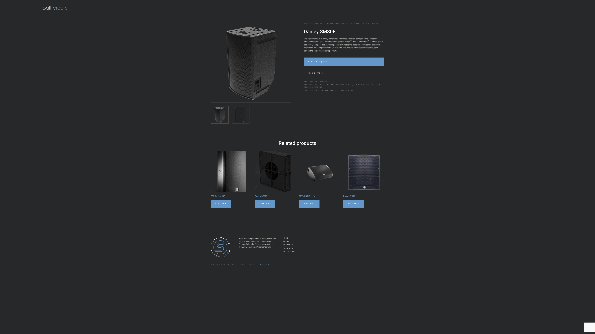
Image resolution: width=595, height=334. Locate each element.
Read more (221, 204)
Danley (315, 91)
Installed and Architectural (335, 85)
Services (288, 245)
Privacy (264, 265)
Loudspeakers (328, 91)
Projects (288, 248)
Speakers (317, 23)
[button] (344, 62)
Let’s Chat (289, 252)
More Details (315, 73)
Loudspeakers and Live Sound (342, 23)
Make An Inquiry (317, 62)
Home (306, 23)
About (286, 241)
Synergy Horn (345, 91)
